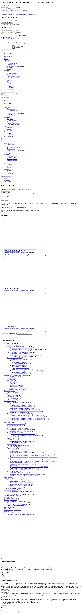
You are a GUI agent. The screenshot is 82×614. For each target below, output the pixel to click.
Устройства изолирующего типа (16, 424)
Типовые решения (12, 159)
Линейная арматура (9, 391)
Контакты (6, 169)
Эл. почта (18, 32)
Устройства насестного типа (15, 426)
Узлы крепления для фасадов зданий (20, 369)
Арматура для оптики (10, 343)
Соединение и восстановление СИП (17, 445)
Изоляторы (7, 497)
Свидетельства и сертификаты (15, 150)
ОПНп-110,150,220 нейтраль (15, 385)
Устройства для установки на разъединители (22, 429)
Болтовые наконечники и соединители (17, 504)
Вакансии (9, 151)
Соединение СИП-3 (12, 458)
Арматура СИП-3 (12, 448)
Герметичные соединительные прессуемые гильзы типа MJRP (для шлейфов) (31, 459)
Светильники (7, 513)
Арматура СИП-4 (12, 439)
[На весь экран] (3, 605)
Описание (6, 196)
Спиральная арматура (10, 401)
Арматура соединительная (14, 396)
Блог (5, 163)
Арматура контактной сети (11, 495)
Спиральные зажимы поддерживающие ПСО (22, 356)
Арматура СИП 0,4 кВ (10, 436)
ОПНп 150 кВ (11, 382)
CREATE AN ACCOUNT (7, 10)
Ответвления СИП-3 (12, 465)
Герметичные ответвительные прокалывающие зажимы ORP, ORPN (29, 467)
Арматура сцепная (12, 392)
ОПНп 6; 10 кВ (11, 378)
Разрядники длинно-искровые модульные (18, 485)
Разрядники (7, 478)
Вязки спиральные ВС (16, 403)
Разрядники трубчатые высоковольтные (21, 484)
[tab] (42, 196)
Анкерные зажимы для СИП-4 (21, 442)
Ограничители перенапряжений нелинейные (16, 375)
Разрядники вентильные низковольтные (21, 482)
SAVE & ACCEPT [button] (5, 603)
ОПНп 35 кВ (10, 379)
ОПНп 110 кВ (11, 381)
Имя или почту (20, 21)
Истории (9, 167)
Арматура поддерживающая (14, 393)
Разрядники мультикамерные (15, 487)
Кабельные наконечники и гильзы (13, 501)
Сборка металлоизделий (13, 161)
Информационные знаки (10, 500)
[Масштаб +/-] (1, 605)
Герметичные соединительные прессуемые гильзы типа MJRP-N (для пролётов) (32, 461)
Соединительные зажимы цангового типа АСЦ (23, 464)
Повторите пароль (21, 35)
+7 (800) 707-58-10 (7, 56)
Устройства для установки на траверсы (21, 431)
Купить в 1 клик (5, 192)
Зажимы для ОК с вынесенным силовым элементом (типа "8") (27, 349)
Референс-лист (11, 149)
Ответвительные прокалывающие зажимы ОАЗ (23, 468)
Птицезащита (7, 422)
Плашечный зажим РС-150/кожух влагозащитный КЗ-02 (25, 469)
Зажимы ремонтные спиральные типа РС (21, 406)
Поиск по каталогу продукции (9, 333)
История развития (12, 146)
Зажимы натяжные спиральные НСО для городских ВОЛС (26, 415)
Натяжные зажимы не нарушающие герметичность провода (26, 452)
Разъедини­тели (8, 477)
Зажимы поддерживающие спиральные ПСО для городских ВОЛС (28, 418)
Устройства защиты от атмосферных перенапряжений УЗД (26, 474)
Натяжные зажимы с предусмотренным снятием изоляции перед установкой (31, 454)
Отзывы (9, 153)
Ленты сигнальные (9, 507)
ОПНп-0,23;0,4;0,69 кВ (13, 376)
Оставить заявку (8, 173)
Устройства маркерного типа (15, 425)
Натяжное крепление (19, 362)
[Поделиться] (4, 605)
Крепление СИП (11, 444)
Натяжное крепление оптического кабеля (18, 346)
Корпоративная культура (13, 147)
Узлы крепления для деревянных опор (20, 359)
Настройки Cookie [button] (6, 570)
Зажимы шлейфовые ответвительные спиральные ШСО (25, 411)
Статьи (9, 166)
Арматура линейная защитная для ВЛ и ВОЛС (19, 421)
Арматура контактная (13, 398)
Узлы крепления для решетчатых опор (20, 365)
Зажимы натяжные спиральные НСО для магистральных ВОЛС (27, 416)
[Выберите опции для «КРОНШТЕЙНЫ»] (6, 292)
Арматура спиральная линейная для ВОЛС (19, 414)
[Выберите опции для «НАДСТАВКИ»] (6, 331)
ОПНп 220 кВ (11, 383)
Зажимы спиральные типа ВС (18, 451)
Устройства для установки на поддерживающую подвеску (26, 435)
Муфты (6, 508)
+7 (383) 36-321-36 (7, 53)
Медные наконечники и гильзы (15, 505)
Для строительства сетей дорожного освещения (20, 494)
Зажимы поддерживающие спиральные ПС (22, 405)
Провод (6, 511)
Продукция (7, 154)
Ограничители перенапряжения (12, 510)
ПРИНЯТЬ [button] (15, 570)
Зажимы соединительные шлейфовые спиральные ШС (25, 409)
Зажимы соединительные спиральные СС (21, 408)
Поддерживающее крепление (21, 363)
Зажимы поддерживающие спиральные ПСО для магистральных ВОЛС (30, 419)
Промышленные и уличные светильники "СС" (20, 514)
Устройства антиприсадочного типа (17, 428)
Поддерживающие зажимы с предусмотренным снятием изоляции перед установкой (33, 457)
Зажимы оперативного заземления (19, 472)
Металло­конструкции (39, 193)
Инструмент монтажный (10, 498)
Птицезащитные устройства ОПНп (16, 389)
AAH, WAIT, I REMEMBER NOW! (10, 24)
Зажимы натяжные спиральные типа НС (21, 449)
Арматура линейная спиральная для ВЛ (18, 402)
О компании (7, 143)
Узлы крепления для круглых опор (19, 360)
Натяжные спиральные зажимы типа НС (21, 412)
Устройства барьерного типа (15, 432)
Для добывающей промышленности (17, 492)
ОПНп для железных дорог (14, 386)
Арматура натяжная (12, 395)
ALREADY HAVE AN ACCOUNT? (10, 38)
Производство (11, 144)
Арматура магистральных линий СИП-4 (21, 441)
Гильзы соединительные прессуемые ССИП (22, 462)
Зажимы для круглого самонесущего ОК (21, 348)
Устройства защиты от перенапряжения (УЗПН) (23, 475)
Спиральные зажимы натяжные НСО (20, 350)
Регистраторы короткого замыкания (13, 488)
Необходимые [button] (4, 589)
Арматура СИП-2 (12, 438)
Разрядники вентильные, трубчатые (17, 481)
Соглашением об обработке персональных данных (21, 14)
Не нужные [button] (4, 596)
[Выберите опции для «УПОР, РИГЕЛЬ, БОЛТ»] (6, 255)
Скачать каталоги (12, 157)
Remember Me (6, 9)
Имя (17, 5)
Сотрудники (10, 172)
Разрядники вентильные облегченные (17, 480)
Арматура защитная (12, 399)
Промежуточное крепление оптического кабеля (20, 352)
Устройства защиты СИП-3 (14, 471)
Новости (9, 164)
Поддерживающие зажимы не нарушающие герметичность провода (28, 455)
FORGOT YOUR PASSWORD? (23, 10)
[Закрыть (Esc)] (6, 605)
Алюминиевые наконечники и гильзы (17, 502)
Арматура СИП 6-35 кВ (10, 447)
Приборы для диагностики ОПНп (16, 388)
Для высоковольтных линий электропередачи (19, 193)
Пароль (18, 7)
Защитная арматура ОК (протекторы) (17, 345)
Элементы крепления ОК (14, 358)
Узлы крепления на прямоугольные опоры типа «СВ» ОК (26, 371)
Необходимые (6, 590)
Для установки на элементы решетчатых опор (22, 434)
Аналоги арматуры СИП (14, 160)
